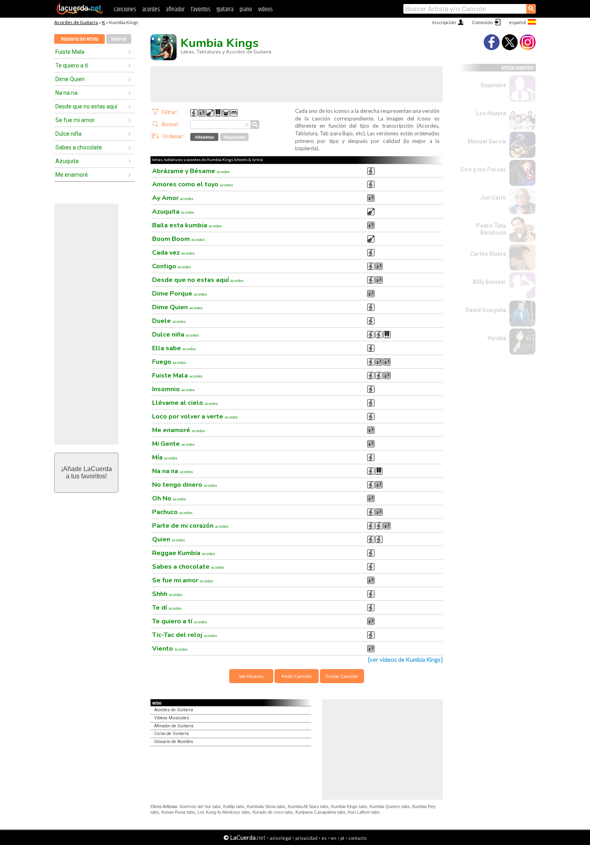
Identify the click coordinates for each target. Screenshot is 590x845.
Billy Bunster (489, 282)
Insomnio (173, 389)
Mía (164, 457)
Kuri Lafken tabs (364, 812)
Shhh (167, 594)
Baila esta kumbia (187, 225)
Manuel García (487, 141)
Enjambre (493, 85)
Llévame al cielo (185, 402)
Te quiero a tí (71, 65)
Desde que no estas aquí (86, 106)
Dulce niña (68, 134)
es (324, 838)
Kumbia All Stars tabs (308, 806)
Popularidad (235, 137)
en (333, 838)
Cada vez (173, 252)
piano (246, 9)
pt (342, 838)
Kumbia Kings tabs (349, 806)
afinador (175, 9)
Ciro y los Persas (483, 169)
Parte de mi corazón (190, 525)
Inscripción (444, 22)
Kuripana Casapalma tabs (320, 812)
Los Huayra (491, 113)
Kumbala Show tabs (266, 806)
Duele (169, 320)
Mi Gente (173, 443)
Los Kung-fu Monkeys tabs (223, 812)
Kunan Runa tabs (178, 812)
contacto (357, 838)
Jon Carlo (493, 197)
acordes (151, 9)
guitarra (225, 9)
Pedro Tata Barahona (491, 229)
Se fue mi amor (75, 120)
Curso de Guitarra (171, 733)
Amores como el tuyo (192, 184)
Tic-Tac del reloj (184, 635)
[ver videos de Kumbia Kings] (405, 659)
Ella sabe (174, 348)
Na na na (66, 93)
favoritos (200, 9)
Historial (118, 39)
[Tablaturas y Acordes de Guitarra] (80, 13)
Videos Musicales (171, 717)
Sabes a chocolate (78, 147)
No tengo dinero (184, 484)
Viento (170, 648)
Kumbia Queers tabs (390, 806)
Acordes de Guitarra (76, 22)
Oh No (169, 498)
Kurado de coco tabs (272, 812)
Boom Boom (178, 239)
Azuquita (67, 161)
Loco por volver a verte (195, 416)
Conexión (482, 22)
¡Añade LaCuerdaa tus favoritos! (86, 472)
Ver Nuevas (251, 676)
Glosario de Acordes (173, 741)
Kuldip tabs (233, 806)
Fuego (169, 361)
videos (265, 9)
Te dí (167, 607)
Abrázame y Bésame (191, 171)
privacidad (306, 838)
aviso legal (280, 838)
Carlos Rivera (488, 254)
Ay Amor (172, 198)
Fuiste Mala (69, 52)
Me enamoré (71, 174)
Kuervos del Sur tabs (200, 806)
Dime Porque (179, 293)
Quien (168, 539)
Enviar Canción (342, 676)
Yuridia (496, 338)
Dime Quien (70, 79)
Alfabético (204, 137)
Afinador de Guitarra (173, 726)
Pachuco (172, 512)
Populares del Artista (79, 39)
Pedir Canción (297, 676)
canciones (125, 9)
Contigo (171, 266)
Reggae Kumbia (183, 553)
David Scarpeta (486, 310)
